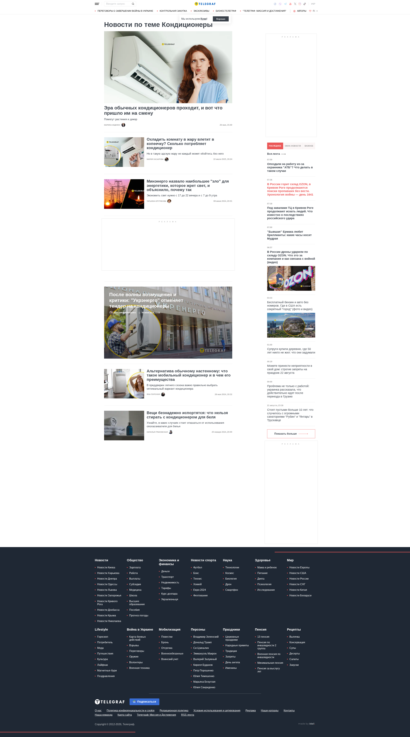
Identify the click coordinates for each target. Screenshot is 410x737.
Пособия (134, 610)
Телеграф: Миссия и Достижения (156, 714)
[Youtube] (290, 3)
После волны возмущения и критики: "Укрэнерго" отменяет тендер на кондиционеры (146, 300)
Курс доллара (169, 593)
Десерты (294, 653)
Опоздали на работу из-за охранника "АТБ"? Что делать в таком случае (290, 167)
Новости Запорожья (109, 595)
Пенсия (260, 629)
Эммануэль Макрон (205, 653)
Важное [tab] (309, 146)
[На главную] (205, 4)
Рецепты (294, 629)
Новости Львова (107, 590)
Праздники (231, 629)
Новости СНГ (297, 584)
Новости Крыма (106, 615)
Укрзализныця (169, 599)
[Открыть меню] (97, 4)
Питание (262, 573)
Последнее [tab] (275, 146)
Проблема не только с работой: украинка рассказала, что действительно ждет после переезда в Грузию (288, 391)
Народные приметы (237, 645)
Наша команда (103, 714)
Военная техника (139, 668)
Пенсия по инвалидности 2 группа (266, 645)
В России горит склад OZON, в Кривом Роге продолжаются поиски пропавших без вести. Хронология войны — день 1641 (290, 189)
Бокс (196, 573)
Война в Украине (140, 629)
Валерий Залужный (205, 659)
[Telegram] (285, 3)
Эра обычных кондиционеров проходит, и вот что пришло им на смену (163, 110)
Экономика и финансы (169, 562)
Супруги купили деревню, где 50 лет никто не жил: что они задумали (291, 350)
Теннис (197, 578)
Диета (260, 578)
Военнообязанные (172, 653)
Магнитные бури (107, 670)
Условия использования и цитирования (216, 710)
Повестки (166, 636)
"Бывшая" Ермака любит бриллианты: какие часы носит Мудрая (289, 235)
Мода (100, 648)
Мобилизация (169, 629)
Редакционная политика (174, 710)
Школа (133, 595)
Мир (290, 560)
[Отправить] (133, 3)
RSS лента (187, 714)
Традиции (231, 651)
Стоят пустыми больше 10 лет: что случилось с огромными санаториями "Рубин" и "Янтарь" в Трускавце (290, 415)
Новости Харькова (108, 573)
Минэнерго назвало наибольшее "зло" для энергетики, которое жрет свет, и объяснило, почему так (188, 185)
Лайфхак (102, 665)
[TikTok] (304, 3)
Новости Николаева (109, 621)
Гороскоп (102, 636)
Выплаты (134, 578)
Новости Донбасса (108, 610)
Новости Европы (299, 567)
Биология (231, 578)
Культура (102, 659)
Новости (101, 560)
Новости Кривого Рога (107, 603)
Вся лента (273, 153)
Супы (292, 648)
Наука (227, 560)
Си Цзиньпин (201, 648)
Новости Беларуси (300, 595)
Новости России (299, 578)
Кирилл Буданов (203, 665)
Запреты (230, 656)
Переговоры (136, 651)
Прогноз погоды (138, 615)
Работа (133, 573)
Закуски (294, 665)
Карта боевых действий (137, 638)
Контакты (289, 710)
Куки (203, 18)
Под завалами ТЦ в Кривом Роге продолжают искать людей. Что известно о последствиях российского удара (290, 213)
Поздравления (106, 676)
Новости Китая (298, 590)
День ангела (232, 662)
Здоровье (263, 560)
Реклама (251, 710)
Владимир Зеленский (206, 636)
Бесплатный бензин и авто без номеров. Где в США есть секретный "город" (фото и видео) (289, 306)
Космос (229, 573)
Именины (231, 668)
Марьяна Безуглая (204, 681)
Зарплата (135, 567)
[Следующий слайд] (317, 11)
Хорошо (220, 19)
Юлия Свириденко (204, 687)
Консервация (297, 642)
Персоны (198, 629)
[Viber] (280, 4)
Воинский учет (169, 659)
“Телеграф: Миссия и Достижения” (264, 11)
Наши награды (270, 710)
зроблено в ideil (306, 724)
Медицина (135, 590)
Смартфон (231, 590)
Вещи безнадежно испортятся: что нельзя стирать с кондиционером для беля (187, 415)
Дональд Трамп (202, 642)
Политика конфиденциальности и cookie (131, 710)
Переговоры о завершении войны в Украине (125, 11)
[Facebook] (275, 3)
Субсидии (135, 584)
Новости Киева (106, 567)
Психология (264, 584)
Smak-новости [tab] (293, 146)
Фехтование (200, 595)
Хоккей (197, 584)
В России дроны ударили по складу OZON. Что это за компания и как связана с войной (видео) (291, 257)
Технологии (232, 567)
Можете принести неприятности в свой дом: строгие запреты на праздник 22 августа (289, 369)
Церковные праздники (232, 638)
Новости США (297, 573)
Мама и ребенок (267, 567)
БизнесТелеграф (226, 11)
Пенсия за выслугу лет (268, 670)
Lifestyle (101, 629)
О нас (98, 710)
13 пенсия (263, 636)
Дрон (228, 584)
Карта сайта (125, 714)
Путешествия (105, 653)
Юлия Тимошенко (203, 676)
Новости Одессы (107, 584)
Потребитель (105, 642)
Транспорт (167, 577)
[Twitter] (295, 4)
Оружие (134, 656)
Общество (135, 560)
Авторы (301, 11)
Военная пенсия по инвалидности (268, 655)
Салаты (294, 659)
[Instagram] (299, 3)
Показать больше (285, 433)
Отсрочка (166, 648)
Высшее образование (137, 603)
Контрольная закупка (173, 11)
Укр (313, 4)
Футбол (197, 567)
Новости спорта (203, 560)
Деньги (165, 571)
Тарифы (166, 588)
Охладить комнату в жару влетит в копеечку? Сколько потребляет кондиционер (180, 143)
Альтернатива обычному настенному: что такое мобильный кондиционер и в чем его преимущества (189, 375)
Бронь (165, 642)
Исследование (266, 590)
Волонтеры (136, 662)
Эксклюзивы (201, 11)
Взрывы (134, 645)
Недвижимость (170, 582)
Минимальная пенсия (270, 662)
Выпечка (294, 636)
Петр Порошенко (203, 670)
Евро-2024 (199, 590)
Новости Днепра (107, 578)
